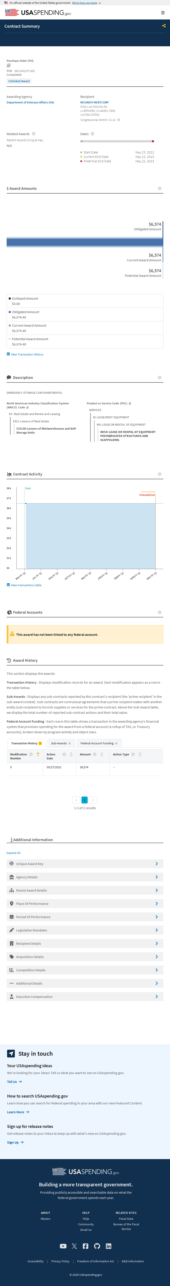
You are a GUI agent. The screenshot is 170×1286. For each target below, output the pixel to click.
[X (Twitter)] (74, 1246)
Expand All (14, 853)
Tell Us (12, 1081)
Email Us (86, 1230)
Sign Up (13, 1142)
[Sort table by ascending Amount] (101, 753)
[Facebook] (85, 1246)
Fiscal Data (126, 1219)
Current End (148, 491)
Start (28, 488)
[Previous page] (76, 800)
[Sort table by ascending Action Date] (71, 753)
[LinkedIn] (108, 1246)
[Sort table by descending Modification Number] (38, 755)
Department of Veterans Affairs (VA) (30, 102)
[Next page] (93, 800)
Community (86, 1224)
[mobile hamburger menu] (159, 13)
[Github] (97, 1246)
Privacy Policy (60, 1261)
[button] (85, 863)
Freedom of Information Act (95, 1261)
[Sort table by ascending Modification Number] (38, 753)
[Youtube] (63, 1246)
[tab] (27, 743)
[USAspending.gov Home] (38, 13)
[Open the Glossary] (9, 66)
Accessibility (36, 1261)
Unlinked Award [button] (19, 81)
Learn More (15, 1112)
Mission (45, 1219)
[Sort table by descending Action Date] (71, 755)
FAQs (86, 1219)
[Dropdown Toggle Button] (164, 26)
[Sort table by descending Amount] (101, 755)
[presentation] (19, 81)
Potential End (147, 495)
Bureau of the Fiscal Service (126, 1226)
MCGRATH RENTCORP (94, 102)
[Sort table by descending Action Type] (140, 755)
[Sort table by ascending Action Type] (140, 753)
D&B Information (133, 1261)
